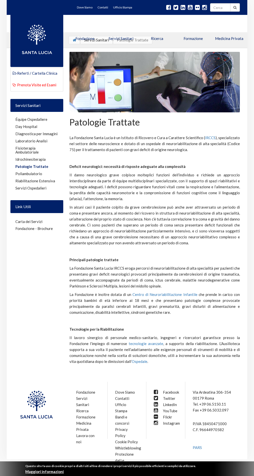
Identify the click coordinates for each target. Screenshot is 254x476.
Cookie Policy (126, 442)
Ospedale (139, 361)
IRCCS (210, 137)
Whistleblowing (128, 448)
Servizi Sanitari (121, 38)
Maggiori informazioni (44, 471)
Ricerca (157, 38)
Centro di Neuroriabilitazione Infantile (164, 294)
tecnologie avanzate (146, 343)
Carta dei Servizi (28, 221)
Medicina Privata (229, 38)
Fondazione (85, 38)
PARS (197, 447)
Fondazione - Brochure (34, 228)
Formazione (193, 38)
